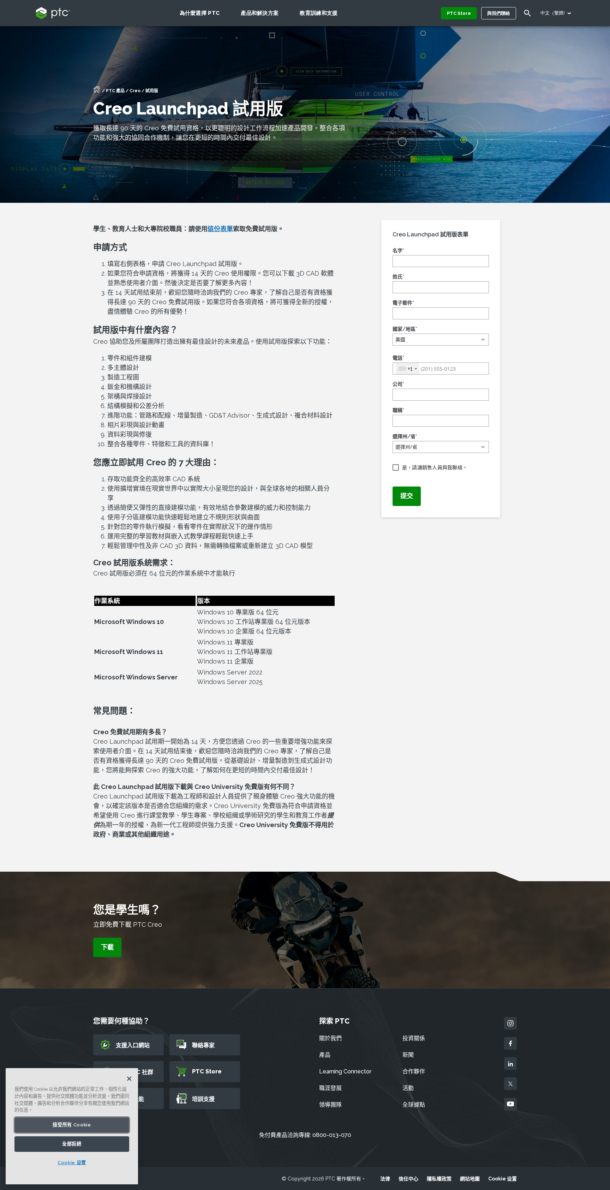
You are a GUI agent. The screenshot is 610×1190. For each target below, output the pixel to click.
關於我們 (330, 1038)
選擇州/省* (405, 436)
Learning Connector (345, 1071)
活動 (408, 1088)
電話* (398, 358)
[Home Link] (96, 91)
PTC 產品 (115, 90)
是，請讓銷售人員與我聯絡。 (434, 467)
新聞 (408, 1054)
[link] (107, 947)
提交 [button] (406, 496)
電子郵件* (403, 303)
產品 (324, 1054)
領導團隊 (330, 1104)
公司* (398, 384)
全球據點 (413, 1104)
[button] (441, 340)
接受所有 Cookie (72, 1124)
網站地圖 (470, 1179)
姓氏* (398, 276)
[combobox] (407, 369)
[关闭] (129, 1078)
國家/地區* (405, 329)
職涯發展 (330, 1088)
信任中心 (408, 1179)
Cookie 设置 (502, 1179)
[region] (72, 1126)
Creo (135, 90)
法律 (385, 1179)
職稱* (398, 410)
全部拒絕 (72, 1144)
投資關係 (413, 1038)
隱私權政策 (439, 1179)
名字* (398, 250)
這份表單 (220, 228)
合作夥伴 (413, 1071)
